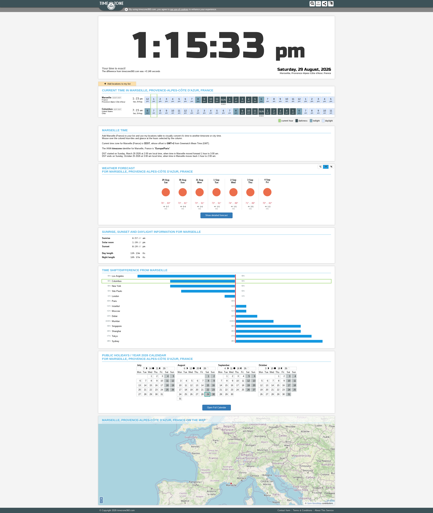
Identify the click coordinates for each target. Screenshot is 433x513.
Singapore (117, 326)
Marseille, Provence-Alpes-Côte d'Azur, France (305, 73)
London (115, 296)
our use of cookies (179, 9)
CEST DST (116, 98)
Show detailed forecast (216, 215)
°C (320, 166)
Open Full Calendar (216, 407)
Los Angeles (118, 276)
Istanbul (116, 306)
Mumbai (116, 321)
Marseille (106, 97)
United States (107, 111)
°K (331, 166)
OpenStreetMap (314, 503)
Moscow (116, 311)
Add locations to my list (119, 84)
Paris (114, 301)
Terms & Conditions (302, 510)
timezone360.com (126, 510)
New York (116, 286)
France (105, 100)
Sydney (115, 341)
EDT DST (117, 109)
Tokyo (115, 336)
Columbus (107, 109)
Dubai (114, 316)
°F (326, 166)
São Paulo (117, 291)
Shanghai (116, 331)
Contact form (284, 510)
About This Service (324, 510)
